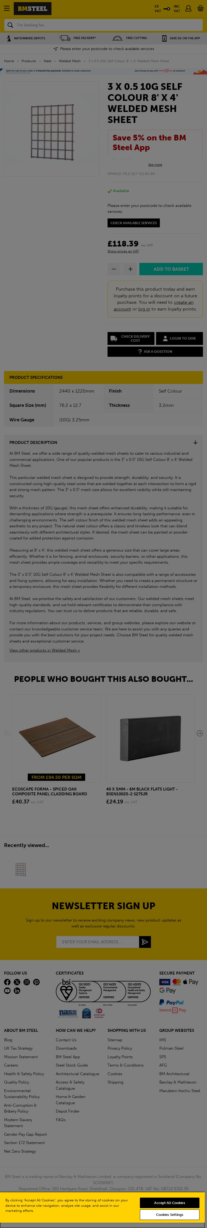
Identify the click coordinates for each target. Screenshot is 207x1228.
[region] (102, 1210)
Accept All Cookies (169, 1203)
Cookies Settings (170, 1215)
